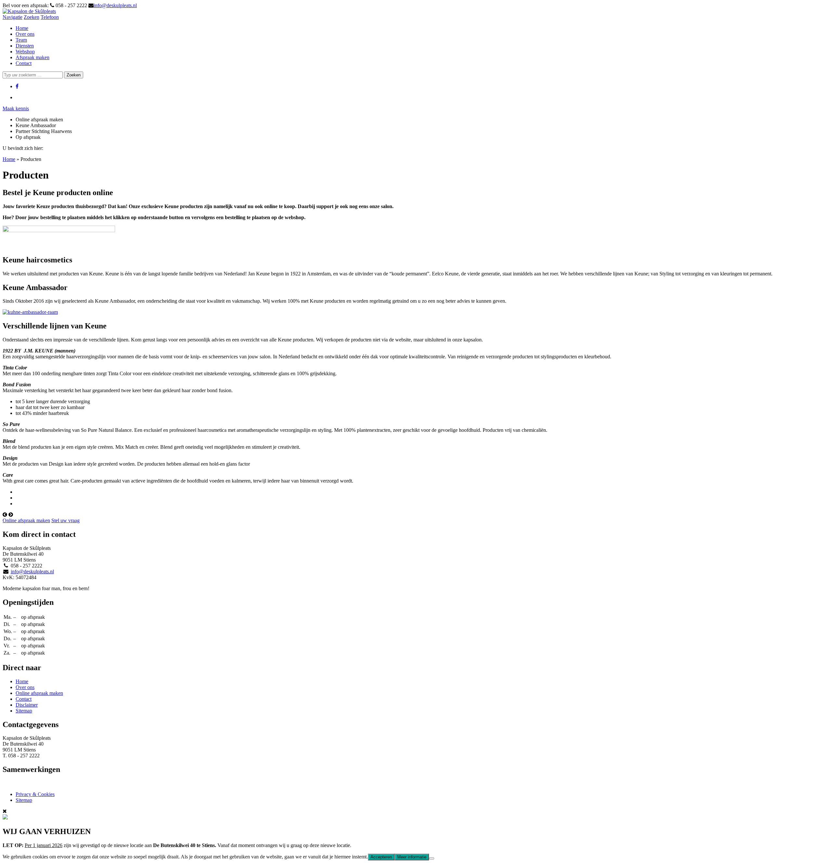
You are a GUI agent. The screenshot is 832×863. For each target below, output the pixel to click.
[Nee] (431, 858)
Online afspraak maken (26, 520)
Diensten (25, 45)
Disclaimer (27, 705)
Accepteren (381, 857)
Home (22, 28)
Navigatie (12, 17)
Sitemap (24, 710)
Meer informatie (411, 857)
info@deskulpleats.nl (115, 5)
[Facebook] (17, 86)
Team (21, 40)
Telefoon (50, 17)
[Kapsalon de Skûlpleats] (29, 11)
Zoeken (31, 17)
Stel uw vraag (65, 520)
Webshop (25, 51)
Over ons (25, 34)
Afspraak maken (32, 57)
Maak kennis (16, 108)
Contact (24, 63)
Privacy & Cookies (35, 794)
